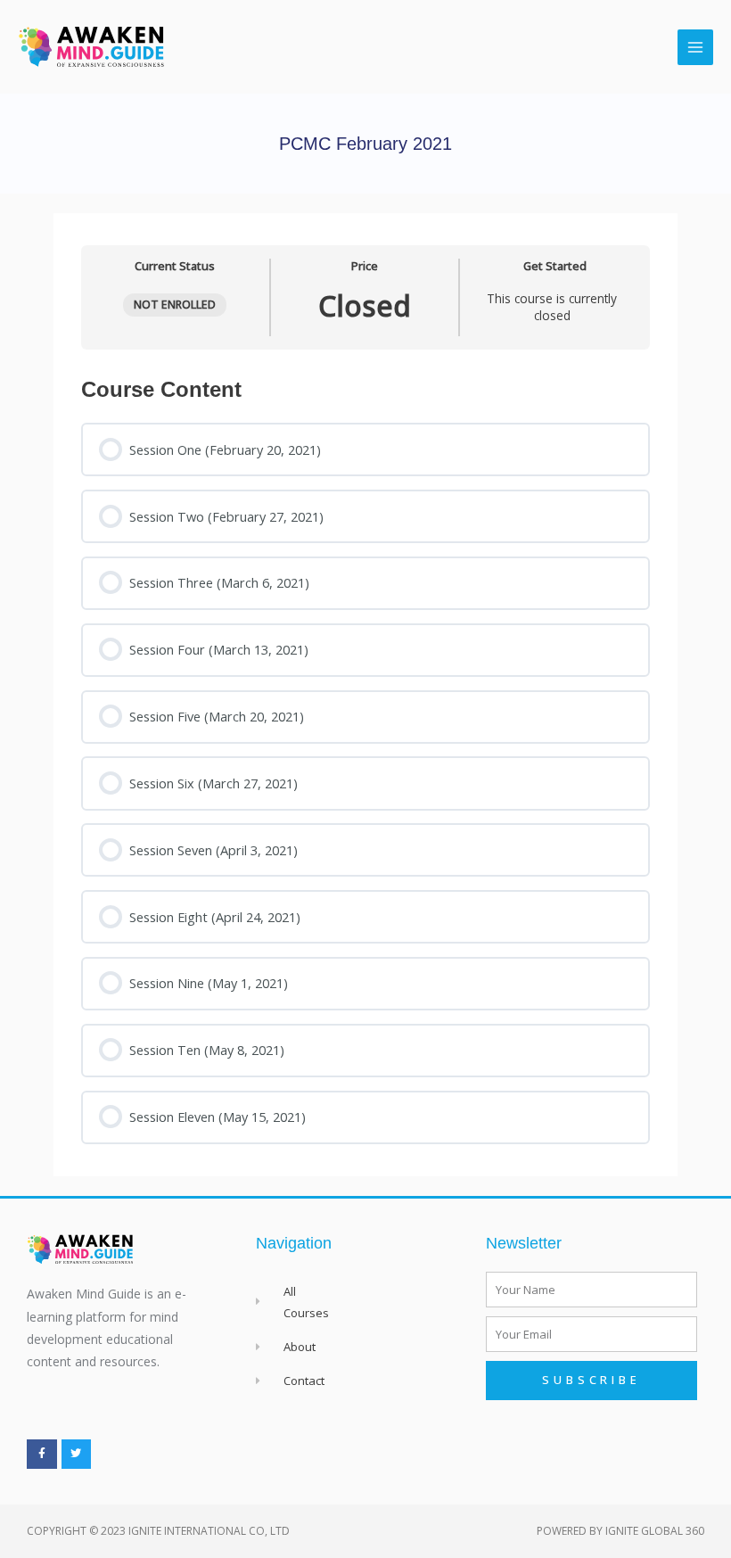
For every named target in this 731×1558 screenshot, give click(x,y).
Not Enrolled (175, 304)
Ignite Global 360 (654, 1530)
